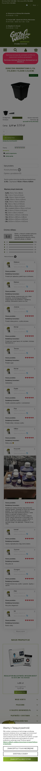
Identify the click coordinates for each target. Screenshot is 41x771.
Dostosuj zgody (20, 754)
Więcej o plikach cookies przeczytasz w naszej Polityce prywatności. (20, 743)
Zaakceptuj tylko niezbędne (20, 748)
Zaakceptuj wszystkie (20, 759)
